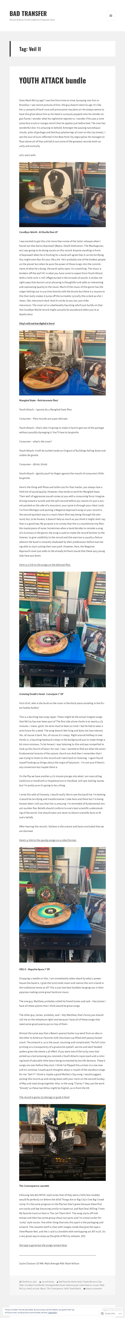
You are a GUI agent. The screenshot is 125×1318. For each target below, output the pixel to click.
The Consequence (55, 1289)
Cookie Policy (52, 1313)
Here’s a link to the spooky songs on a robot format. (48, 840)
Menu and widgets (110, 15)
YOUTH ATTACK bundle (52, 80)
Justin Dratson (85, 1285)
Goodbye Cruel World (34, 1285)
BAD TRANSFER (28, 13)
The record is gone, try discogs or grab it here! (44, 1097)
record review (48, 1282)
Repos (43, 1289)
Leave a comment (94, 1289)
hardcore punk (72, 1285)
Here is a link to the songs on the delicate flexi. (45, 564)
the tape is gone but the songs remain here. (43, 1245)
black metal (76, 1282)
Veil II (66, 1289)
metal (29, 1289)
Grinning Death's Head (55, 1285)
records (36, 1289)
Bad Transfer (64, 1282)
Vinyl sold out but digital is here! (37, 323)
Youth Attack (75, 1289)
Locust (96, 1285)
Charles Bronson (90, 1282)
